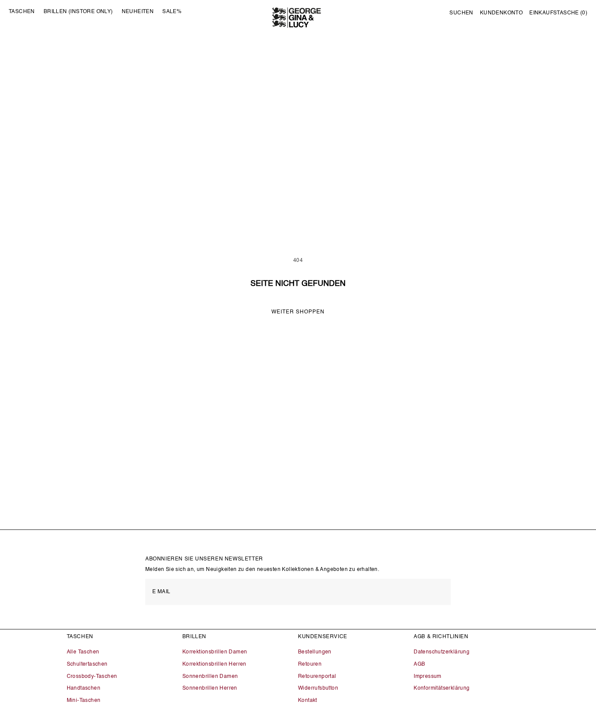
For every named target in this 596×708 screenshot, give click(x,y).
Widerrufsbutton (318, 688)
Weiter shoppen (298, 312)
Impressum (428, 676)
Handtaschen (83, 688)
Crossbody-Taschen (92, 676)
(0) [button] (558, 13)
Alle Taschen (83, 652)
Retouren (310, 664)
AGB (419, 664)
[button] (461, 13)
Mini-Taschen (84, 700)
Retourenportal (317, 676)
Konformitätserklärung (441, 688)
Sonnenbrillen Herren (209, 688)
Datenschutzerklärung (441, 652)
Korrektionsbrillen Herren (214, 664)
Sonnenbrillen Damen (210, 676)
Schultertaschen (87, 664)
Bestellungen (315, 652)
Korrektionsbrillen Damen (214, 652)
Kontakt (307, 700)
